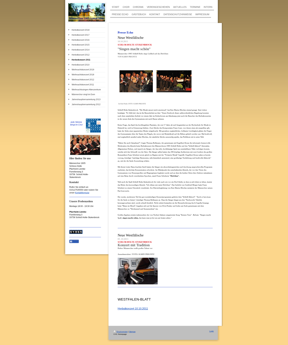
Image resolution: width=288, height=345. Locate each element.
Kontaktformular (82, 193)
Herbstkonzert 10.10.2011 (133, 308)
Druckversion (122, 332)
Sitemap (132, 332)
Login (211, 331)
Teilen (75, 241)
